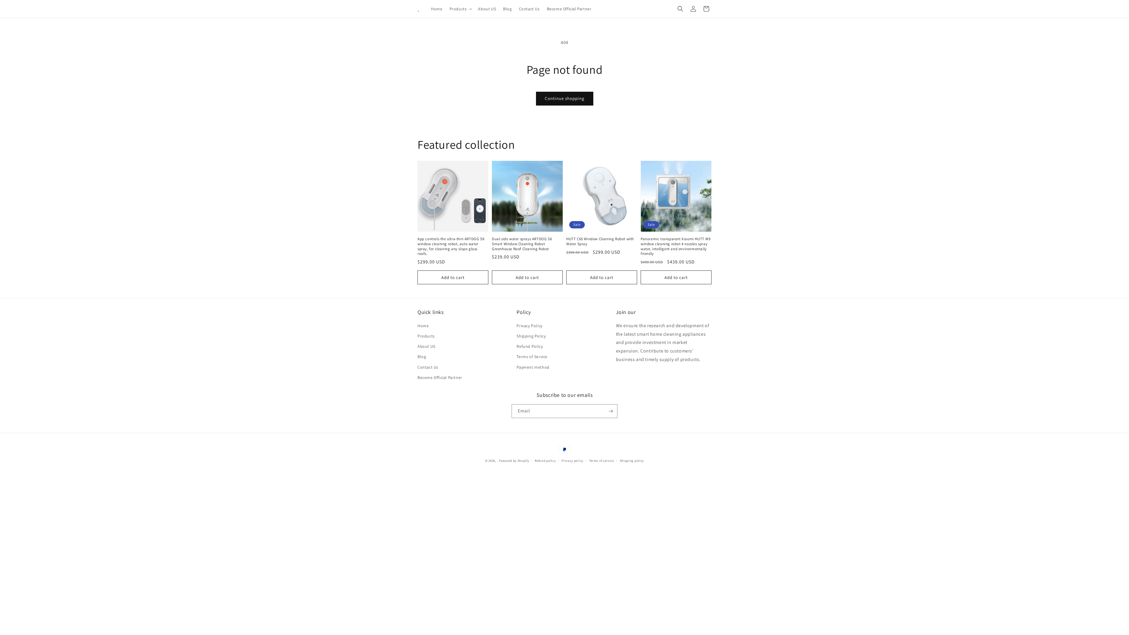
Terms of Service (532, 356)
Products (426, 336)
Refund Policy (530, 346)
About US (426, 346)
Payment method (533, 367)
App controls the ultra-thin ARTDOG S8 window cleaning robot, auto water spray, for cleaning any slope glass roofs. (450, 246)
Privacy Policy (529, 325)
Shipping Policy (531, 336)
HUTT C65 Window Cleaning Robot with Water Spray (600, 241)
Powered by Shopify (514, 461)
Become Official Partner (439, 377)
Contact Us (427, 367)
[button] (460, 9)
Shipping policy (632, 461)
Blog (421, 356)
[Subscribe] (610, 411)
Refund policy (545, 461)
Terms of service (601, 461)
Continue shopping (564, 98)
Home (423, 325)
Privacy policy (572, 461)
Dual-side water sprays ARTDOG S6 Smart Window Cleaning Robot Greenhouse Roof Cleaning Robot (522, 244)
